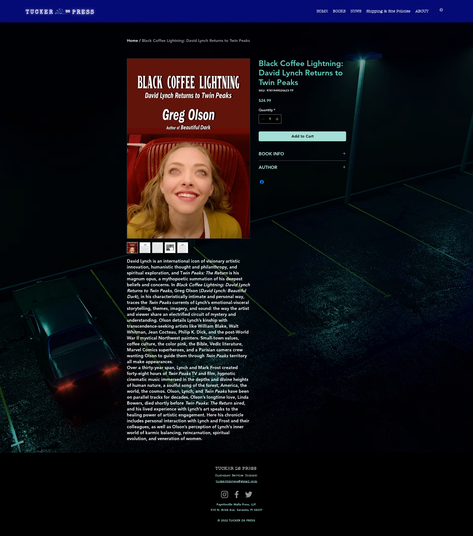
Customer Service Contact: (236, 475)
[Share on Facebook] (262, 182)
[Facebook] (236, 494)
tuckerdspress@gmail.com (236, 481)
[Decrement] (262, 119)
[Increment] (277, 119)
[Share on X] (271, 182)
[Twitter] (248, 494)
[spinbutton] (270, 119)
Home (132, 40)
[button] (441, 10)
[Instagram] (224, 494)
